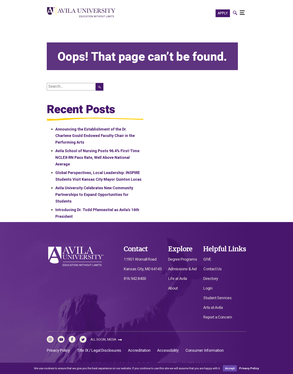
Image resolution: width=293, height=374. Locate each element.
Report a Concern (217, 317)
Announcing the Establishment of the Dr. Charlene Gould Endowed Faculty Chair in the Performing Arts (95, 135)
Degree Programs (182, 259)
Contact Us (212, 269)
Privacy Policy (58, 350)
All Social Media (104, 339)
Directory (210, 279)
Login (207, 288)
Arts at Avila (213, 308)
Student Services (217, 298)
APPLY (223, 13)
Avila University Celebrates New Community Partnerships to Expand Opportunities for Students (94, 194)
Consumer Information (205, 350)
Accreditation (139, 350)
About (173, 288)
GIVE (207, 259)
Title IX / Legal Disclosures (99, 350)
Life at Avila (177, 279)
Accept (230, 368)
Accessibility (167, 350)
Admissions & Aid (182, 269)
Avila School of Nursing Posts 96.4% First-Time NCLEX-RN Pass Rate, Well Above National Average (97, 157)
